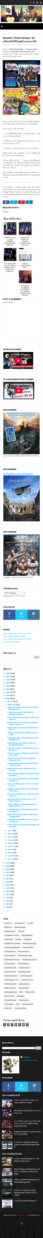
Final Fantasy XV (27, 980)
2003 (8, 901)
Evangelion (28, 939)
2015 (8, 869)
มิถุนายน (11, 843)
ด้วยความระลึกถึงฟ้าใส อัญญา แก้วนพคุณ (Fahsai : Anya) (26, 1101)
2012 (8, 879)
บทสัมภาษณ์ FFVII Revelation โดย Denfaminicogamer (26, 1181)
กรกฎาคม (11, 840)
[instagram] (37, 2)
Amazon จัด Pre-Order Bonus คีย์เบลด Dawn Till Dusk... (22, 723)
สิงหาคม (11, 837)
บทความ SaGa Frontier (12, 642)
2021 (8, 689)
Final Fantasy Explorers (12, 947)
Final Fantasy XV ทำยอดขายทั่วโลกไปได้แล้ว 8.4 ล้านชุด (22, 764)
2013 (8, 875)
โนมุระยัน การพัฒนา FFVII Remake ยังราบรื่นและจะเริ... (23, 749)
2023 (8, 683)
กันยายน (11, 834)
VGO (17, 1004)
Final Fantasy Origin (25, 956)
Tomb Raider (8, 1004)
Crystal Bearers (26, 935)
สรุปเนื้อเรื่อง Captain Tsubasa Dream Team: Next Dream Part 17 (26, 1144)
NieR (21, 992)
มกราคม (11, 859)
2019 (8, 695)
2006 (8, 898)
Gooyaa (21, 1219)
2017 (8, 863)
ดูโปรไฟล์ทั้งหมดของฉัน (28, 1060)
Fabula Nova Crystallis (12, 943)
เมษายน (11, 849)
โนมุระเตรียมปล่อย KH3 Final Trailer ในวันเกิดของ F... (23, 718)
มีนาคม (10, 852)
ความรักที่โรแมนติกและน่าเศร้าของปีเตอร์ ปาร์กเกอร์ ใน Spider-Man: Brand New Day (27, 1123)
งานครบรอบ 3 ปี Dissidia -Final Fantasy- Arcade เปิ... (23, 780)
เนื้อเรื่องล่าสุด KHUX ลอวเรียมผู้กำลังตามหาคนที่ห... (22, 734)
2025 (8, 676)
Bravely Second (9, 931)
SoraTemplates (22, 1215)
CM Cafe (21, 931)
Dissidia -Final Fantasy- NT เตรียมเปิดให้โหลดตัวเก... (22, 790)
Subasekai (20, 996)
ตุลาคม (10, 830)
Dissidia (35, 45)
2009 (8, 888)
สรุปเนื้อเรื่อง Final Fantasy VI (25, 1201)
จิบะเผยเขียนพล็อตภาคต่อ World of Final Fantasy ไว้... (22, 810)
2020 (8, 692)
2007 (8, 894)
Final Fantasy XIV (26, 976)
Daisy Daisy (8, 939)
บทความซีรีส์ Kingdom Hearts (14, 636)
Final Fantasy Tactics (11, 960)
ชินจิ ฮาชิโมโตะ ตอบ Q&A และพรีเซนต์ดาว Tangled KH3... (22, 815)
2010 (8, 885)
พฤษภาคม (11, 846)
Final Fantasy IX (9, 956)
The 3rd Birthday (10, 1000)
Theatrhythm (24, 1000)
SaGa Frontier (9, 996)
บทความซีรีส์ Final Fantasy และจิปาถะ (17, 633)
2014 (8, 872)
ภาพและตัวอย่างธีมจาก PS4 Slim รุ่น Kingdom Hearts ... (20, 713)
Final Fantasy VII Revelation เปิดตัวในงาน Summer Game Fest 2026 (27, 1171)
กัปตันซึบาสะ (8, 923)
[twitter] (33, 2)
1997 (8, 904)
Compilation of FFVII (11, 935)
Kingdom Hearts (10, 988)
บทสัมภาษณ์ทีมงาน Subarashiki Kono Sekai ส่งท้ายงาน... (21, 805)
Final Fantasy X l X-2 (11, 980)
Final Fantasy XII (10, 972)
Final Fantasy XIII (24, 972)
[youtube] (40, 2)
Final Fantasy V (9, 964)
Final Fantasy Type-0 (29, 960)
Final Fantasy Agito (29, 943)
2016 (8, 866)
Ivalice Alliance (24, 984)
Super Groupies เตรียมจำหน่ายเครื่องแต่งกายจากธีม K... (23, 754)
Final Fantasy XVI (10, 984)
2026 (8, 673)
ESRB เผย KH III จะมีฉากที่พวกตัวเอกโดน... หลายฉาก (22, 769)
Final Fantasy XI (24, 968)
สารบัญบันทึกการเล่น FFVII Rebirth (18, 474)
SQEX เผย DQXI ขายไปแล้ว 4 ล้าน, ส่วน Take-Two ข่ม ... (21, 800)
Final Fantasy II (28, 947)
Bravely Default (19, 927)
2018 (8, 698)
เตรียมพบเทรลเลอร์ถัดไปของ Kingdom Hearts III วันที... (21, 759)
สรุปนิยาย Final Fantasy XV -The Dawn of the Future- (26, 1159)
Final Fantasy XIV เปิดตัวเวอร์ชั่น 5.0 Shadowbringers (21, 744)
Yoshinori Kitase (20, 1008)
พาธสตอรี (30, 923)
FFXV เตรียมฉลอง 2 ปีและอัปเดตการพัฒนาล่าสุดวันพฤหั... (23, 825)
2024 (8, 679)
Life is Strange (24, 988)
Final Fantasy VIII (10, 968)
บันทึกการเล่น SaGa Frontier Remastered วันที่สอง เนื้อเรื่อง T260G (25, 1192)
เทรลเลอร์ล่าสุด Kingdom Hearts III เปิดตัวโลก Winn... (23, 774)
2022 (8, 686)
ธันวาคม (11, 701)
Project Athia (30, 992)
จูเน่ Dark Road (20, 923)
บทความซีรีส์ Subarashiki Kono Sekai (17, 639)
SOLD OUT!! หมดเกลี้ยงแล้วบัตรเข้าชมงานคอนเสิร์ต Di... (22, 820)
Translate (22, 596)
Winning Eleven (27, 1004)
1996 (8, 907)
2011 (8, 882)
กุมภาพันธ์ (11, 856)
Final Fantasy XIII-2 (11, 976)
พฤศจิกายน (12, 704)
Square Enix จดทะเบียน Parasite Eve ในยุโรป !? (23, 729)
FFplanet (26, 1057)
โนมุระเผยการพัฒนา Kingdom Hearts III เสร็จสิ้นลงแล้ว (22, 739)
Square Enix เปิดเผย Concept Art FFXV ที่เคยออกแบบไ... (22, 708)
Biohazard (8, 927)
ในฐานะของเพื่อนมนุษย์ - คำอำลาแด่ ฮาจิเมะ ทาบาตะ (23, 785)
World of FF (8, 1008)
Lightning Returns (10, 992)
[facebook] (30, 2)
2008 (8, 891)
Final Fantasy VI (23, 964)
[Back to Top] (21, 1223)
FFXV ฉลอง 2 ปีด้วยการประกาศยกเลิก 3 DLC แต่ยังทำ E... (23, 795)
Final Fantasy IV (23, 952)
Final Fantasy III (9, 952)
